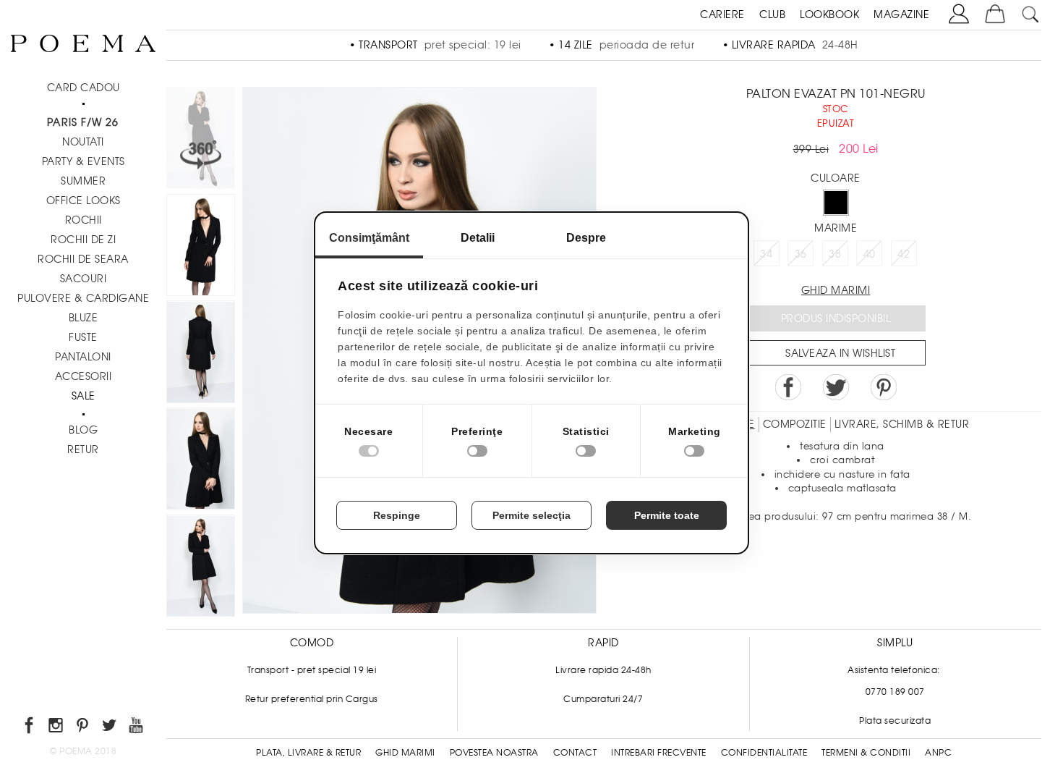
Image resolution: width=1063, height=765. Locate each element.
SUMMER (83, 181)
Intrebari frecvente (658, 753)
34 (766, 254)
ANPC (938, 753)
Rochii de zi (83, 239)
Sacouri (83, 278)
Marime (835, 228)
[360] (200, 140)
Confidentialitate (764, 753)
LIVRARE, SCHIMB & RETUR (902, 424)
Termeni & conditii (865, 753)
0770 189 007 (895, 692)
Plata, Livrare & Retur (308, 753)
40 (869, 254)
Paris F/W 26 (83, 122)
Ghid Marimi (405, 753)
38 (835, 254)
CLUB (772, 14)
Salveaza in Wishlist (840, 353)
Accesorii (83, 376)
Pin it (884, 387)
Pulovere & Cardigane (83, 298)
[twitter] (110, 727)
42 (903, 254)
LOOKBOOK (829, 14)
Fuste (83, 337)
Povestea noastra (494, 753)
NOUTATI (83, 142)
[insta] (56, 727)
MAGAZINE (901, 14)
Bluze (83, 318)
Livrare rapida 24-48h (603, 670)
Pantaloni (83, 357)
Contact (575, 753)
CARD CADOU (83, 87)
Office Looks (83, 200)
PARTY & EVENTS (83, 161)
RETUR (83, 449)
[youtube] (137, 727)
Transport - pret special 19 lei (312, 670)
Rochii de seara (83, 259)
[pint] (83, 727)
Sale (83, 396)
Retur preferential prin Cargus (311, 699)
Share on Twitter (836, 387)
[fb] (30, 727)
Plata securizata (895, 721)
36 (801, 254)
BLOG (83, 430)
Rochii (83, 220)
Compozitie (795, 424)
